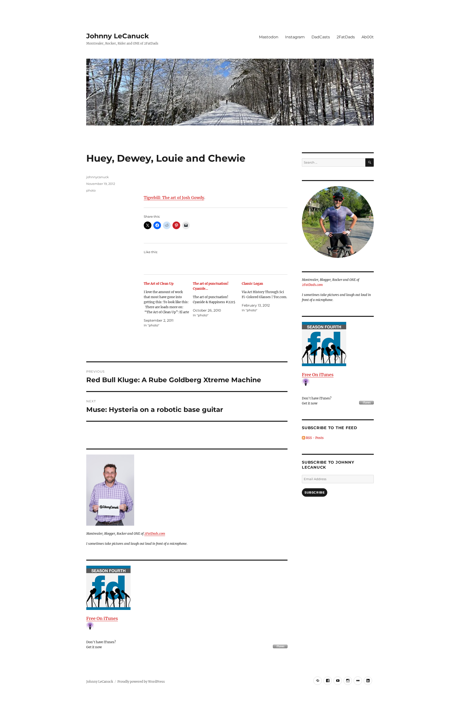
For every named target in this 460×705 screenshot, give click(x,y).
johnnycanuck (97, 177)
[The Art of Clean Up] (168, 304)
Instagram (295, 37)
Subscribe (315, 492)
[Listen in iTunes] (187, 588)
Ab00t (368, 37)
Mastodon (268, 37)
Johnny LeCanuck (117, 36)
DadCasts (320, 37)
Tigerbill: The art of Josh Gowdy (174, 197)
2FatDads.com (154, 534)
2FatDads (346, 37)
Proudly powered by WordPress (141, 682)
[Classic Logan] (266, 297)
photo (91, 190)
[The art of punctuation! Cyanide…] (217, 299)
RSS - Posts (314, 438)
